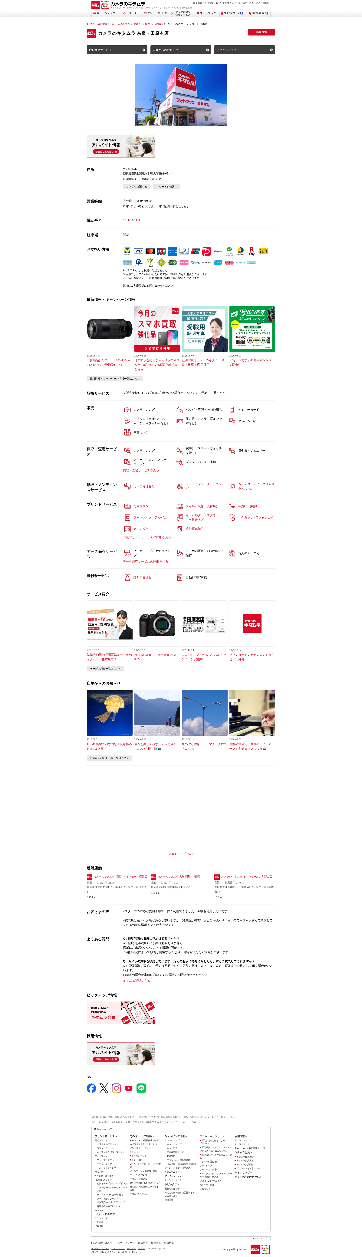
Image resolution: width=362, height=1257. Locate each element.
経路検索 (261, 32)
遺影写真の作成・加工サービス (112, 1202)
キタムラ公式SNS (138, 1179)
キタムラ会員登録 (244, 1156)
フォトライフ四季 (208, 1169)
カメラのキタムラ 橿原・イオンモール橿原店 (120, 876)
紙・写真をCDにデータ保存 (110, 1194)
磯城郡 (159, 24)
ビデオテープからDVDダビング (112, 1183)
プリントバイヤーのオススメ (178, 1168)
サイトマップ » (243, 1172)
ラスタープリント (105, 1148)
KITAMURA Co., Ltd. (110, 1252)
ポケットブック (104, 1164)
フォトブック (101, 1156)
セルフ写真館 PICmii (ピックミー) (145, 1182)
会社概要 (197, 2)
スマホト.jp (135, 1152)
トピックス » (172, 1184)
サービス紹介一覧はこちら (105, 668)
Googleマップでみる (181, 853)
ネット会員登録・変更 (243, 2)
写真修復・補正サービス (108, 1206)
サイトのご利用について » (249, 1176)
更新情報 (169, 1199)
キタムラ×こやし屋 (139, 1194)
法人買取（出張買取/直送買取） (182, 1164)
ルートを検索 (167, 186)
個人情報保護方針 (102, 1242)
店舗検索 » (241, 1136)
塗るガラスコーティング (141, 1148)
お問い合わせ (222, 2)
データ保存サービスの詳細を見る (145, 561)
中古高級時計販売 (175, 1152)
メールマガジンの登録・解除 (143, 1171)
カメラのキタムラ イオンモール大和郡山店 (246, 876)
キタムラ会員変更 (244, 1160)
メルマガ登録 (263, 2)
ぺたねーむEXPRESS (105, 1214)
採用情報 (208, 2)
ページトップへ (262, 1238)
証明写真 (99, 1222)
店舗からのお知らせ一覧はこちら (109, 758)
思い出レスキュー (103, 1179)
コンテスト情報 (207, 1185)
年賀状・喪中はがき (106, 1175)
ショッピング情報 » (176, 1136)
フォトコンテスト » (211, 1180)
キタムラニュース (173, 1172)
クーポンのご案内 (138, 1175)
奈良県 (146, 24)
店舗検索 (101, 24)
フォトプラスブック (106, 1160)
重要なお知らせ (172, 1188)
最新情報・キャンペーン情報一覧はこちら (115, 378)
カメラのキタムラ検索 (124, 24)
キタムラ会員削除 (244, 1164)
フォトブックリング (106, 1168)
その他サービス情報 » (142, 1136)
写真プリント (101, 1140)
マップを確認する (136, 186)
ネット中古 (172, 1148)
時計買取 (171, 1156)
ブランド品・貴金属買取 (178, 1160)
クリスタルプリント (106, 1144)
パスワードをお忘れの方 (248, 1168)
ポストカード (101, 1172)
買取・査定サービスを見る (141, 470)
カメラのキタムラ (243, 1140)
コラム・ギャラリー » (212, 1136)
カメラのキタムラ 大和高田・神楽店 (178, 876)
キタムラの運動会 (208, 1161)
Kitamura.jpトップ (104, 1129)
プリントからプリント (107, 1198)
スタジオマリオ (139, 1156)
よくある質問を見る (136, 980)
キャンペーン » (173, 1176)
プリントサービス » (106, 1136)
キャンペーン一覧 (173, 1180)
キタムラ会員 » (243, 1152)
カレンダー (100, 1210)
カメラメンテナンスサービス (143, 1144)
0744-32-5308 (131, 220)
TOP (89, 24)
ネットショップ (172, 1140)
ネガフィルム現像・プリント (111, 1152)
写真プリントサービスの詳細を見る (147, 537)
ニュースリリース (125, 1242)
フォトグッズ (101, 1218)
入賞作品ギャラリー (209, 1189)
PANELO (99, 1226)
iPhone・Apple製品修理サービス (145, 1140)
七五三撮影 (137, 1160)
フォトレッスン (207, 1165)
